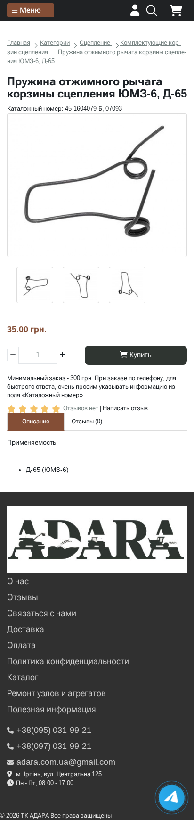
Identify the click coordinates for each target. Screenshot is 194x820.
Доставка (25, 629)
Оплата (21, 645)
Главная (18, 42)
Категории (55, 42)
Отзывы (22, 597)
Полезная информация (51, 709)
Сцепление (96, 42)
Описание (35, 421)
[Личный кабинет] (135, 13)
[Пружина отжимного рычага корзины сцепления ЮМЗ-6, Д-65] (97, 185)
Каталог (22, 677)
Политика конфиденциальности (68, 661)
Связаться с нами (41, 613)
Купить (140, 354)
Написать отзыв (125, 408)
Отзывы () (87, 421)
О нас (18, 581)
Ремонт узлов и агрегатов (56, 693)
